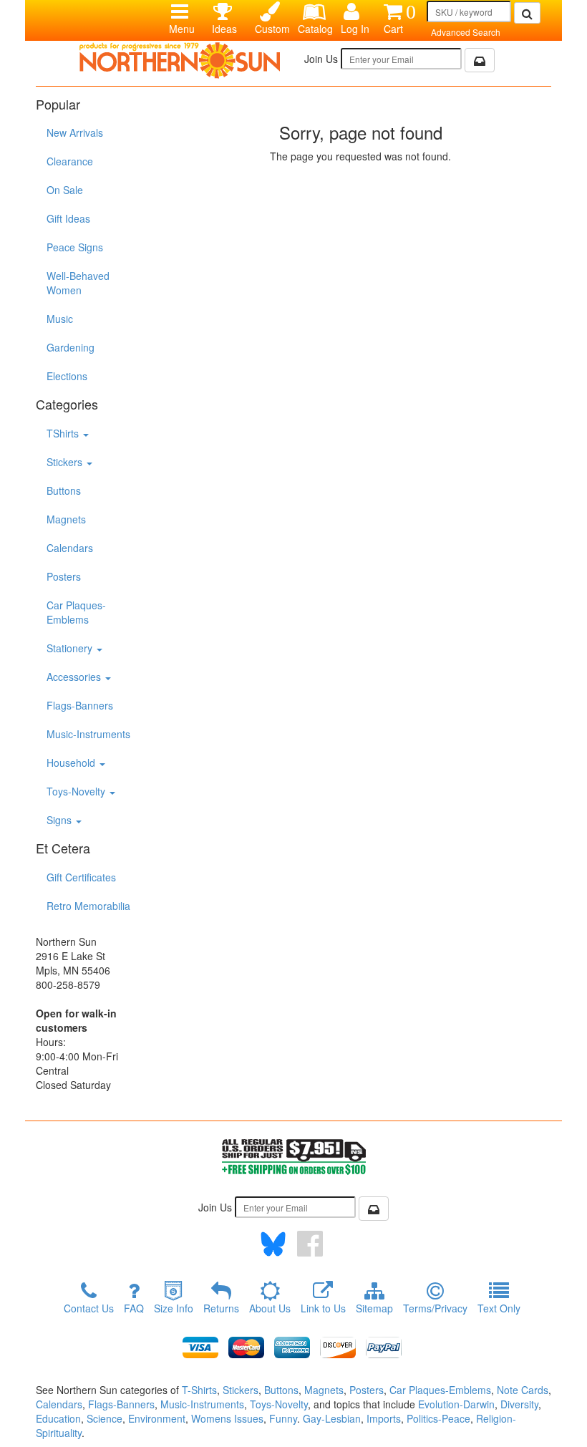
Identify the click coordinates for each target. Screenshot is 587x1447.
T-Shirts (199, 1390)
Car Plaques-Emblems (76, 612)
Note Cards (522, 1390)
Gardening (70, 347)
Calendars (70, 548)
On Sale (65, 190)
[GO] (527, 13)
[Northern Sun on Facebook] (310, 1243)
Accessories (75, 676)
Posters (64, 576)
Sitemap (374, 1308)
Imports (384, 1418)
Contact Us (89, 1308)
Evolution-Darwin (456, 1404)
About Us (270, 1308)
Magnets (66, 519)
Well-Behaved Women (78, 282)
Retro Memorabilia (88, 906)
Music (60, 318)
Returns (221, 1308)
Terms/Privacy (435, 1308)
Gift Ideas (68, 218)
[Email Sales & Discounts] (480, 60)
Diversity (519, 1404)
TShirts (64, 433)
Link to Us (323, 1308)
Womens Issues (227, 1418)
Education (58, 1418)
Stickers (66, 462)
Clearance (70, 161)
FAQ (134, 1308)
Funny (283, 1418)
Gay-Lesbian (332, 1418)
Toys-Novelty (77, 791)
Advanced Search (465, 32)
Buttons (64, 490)
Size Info (173, 1308)
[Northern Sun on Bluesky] (273, 1244)
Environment (156, 1418)
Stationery (71, 648)
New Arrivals (75, 132)
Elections (67, 376)
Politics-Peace (438, 1418)
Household (72, 762)
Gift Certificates (81, 877)
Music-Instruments (88, 734)
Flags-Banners (80, 705)
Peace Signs (75, 247)
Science (104, 1418)
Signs (60, 820)
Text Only (498, 1308)
